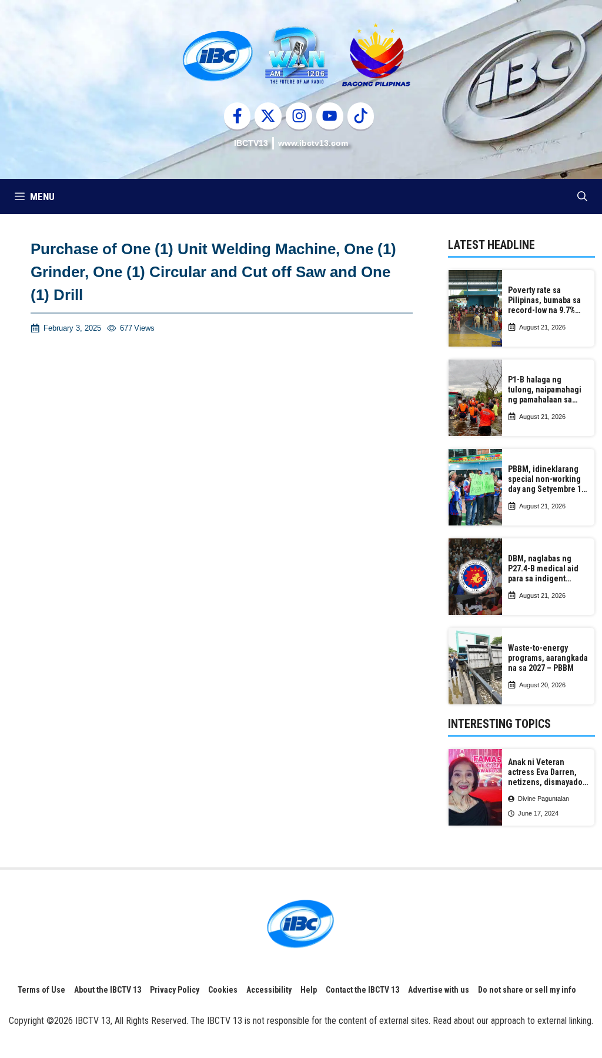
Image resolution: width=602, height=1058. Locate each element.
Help (308, 989)
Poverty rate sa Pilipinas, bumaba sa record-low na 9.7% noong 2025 (544, 300)
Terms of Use (41, 989)
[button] (582, 196)
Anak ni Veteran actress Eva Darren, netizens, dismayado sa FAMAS (545, 772)
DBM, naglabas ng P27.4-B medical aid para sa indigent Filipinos (543, 568)
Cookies (223, 989)
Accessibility (269, 989)
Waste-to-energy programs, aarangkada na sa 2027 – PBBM (548, 658)
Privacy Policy (174, 989)
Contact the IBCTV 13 (362, 989)
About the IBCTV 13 (107, 989)
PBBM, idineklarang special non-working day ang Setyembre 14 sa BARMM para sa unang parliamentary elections (547, 479)
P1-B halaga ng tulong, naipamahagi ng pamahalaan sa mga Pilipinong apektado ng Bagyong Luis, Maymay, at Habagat (546, 389)
